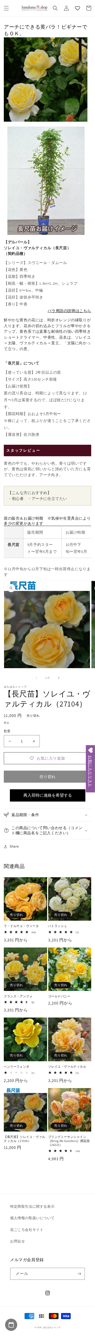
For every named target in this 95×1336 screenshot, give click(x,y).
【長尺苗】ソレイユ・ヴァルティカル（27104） (24, 1139)
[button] (6, 8)
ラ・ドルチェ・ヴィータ (21, 926)
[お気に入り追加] (41, 886)
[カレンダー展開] (11, 1325)
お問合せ (17, 1241)
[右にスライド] (58, 677)
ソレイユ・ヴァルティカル (67, 1066)
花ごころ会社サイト (26, 1229)
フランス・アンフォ (18, 996)
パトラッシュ (57, 926)
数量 (7, 731)
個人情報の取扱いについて (32, 1218)
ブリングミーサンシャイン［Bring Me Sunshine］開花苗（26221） (69, 1141)
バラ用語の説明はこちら (69, 310)
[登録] (79, 1274)
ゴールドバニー (59, 996)
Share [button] (14, 846)
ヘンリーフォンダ (16, 1066)
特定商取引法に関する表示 (32, 1206)
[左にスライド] (36, 677)
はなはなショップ (52, 1327)
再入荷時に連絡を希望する (47, 795)
